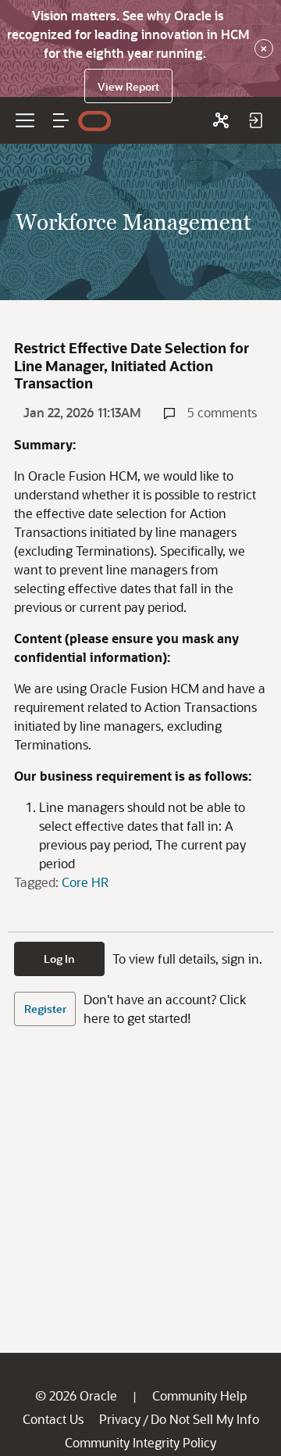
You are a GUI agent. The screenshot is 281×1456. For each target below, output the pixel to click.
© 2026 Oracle (76, 1395)
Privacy (119, 1419)
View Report (128, 86)
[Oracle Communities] (221, 120)
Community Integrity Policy (140, 1442)
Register (45, 1008)
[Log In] (255, 120)
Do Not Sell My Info (205, 1419)
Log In (59, 958)
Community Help (199, 1395)
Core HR (85, 882)
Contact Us (53, 1419)
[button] (61, 120)
